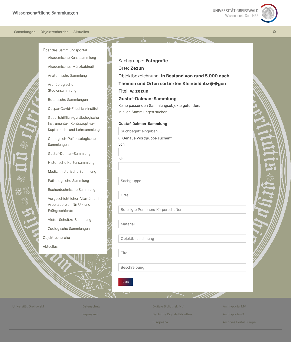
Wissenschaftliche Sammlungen (45, 13)
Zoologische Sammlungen (69, 228)
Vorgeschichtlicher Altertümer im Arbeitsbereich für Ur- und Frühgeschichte (75, 204)
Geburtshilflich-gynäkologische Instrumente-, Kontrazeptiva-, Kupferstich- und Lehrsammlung (74, 123)
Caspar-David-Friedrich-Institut (73, 108)
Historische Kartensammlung (71, 162)
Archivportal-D (233, 314)
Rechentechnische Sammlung (71, 189)
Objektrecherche (54, 32)
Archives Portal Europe (239, 322)
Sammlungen (25, 32)
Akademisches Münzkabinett (71, 66)
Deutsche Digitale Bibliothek (172, 314)
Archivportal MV (234, 306)
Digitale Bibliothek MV (168, 306)
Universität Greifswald (28, 306)
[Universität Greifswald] (202, 13)
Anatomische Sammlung (67, 75)
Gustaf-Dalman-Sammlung (69, 153)
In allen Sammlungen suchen (142, 112)
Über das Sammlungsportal (65, 50)
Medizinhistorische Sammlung (72, 171)
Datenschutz (91, 306)
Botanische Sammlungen (68, 99)
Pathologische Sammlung (68, 180)
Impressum (90, 314)
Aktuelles (81, 32)
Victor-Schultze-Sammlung (69, 219)
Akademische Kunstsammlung (72, 57)
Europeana (160, 322)
